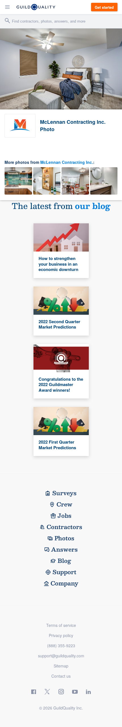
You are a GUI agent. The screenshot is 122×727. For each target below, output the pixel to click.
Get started (104, 7)
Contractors (64, 526)
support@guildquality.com (61, 655)
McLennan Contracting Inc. (66, 162)
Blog (64, 560)
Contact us (61, 676)
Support (64, 571)
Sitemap (61, 666)
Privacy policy (61, 635)
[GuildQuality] (35, 7)
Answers (64, 549)
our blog (92, 205)
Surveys (64, 492)
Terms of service (61, 625)
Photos (64, 538)
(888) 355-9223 (61, 645)
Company (64, 583)
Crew (64, 504)
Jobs (64, 515)
